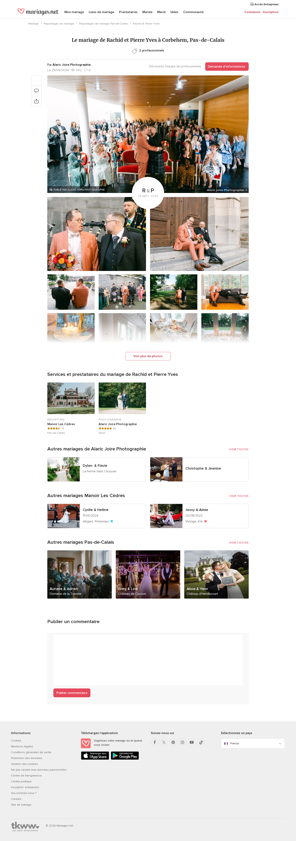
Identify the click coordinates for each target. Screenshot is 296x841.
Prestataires (128, 12)
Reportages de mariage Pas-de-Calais (103, 23)
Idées (174, 12)
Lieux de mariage (101, 12)
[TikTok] (201, 742)
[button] (148, 134)
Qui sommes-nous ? (23, 793)
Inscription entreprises (25, 787)
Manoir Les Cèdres (61, 424)
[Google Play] (125, 759)
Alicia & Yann (197, 589)
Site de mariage (21, 804)
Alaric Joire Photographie (118, 424)
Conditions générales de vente (31, 752)
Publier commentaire (71, 693)
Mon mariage (74, 12)
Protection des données (26, 758)
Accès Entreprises (266, 4)
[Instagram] (182, 742)
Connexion (252, 12)
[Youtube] (192, 742)
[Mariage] (38, 12)
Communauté (193, 12)
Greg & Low (128, 589)
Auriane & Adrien (64, 589)
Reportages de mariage (59, 23)
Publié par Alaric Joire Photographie (79, 189)
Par (69, 65)
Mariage (33, 23)
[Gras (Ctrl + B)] (59, 640)
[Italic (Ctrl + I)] (66, 640)
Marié (161, 12)
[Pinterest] (173, 742)
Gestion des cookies (24, 764)
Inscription (270, 12)
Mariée (147, 12)
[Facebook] (154, 742)
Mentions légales (22, 746)
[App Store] (95, 759)
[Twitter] (164, 742)
